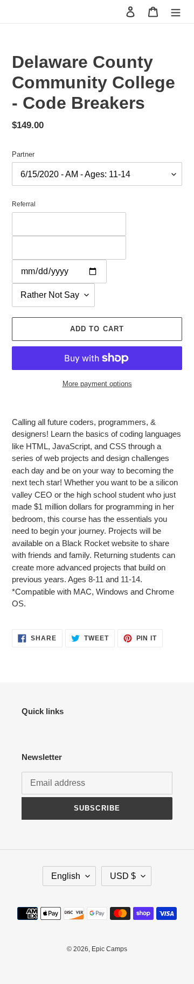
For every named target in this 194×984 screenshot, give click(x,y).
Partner (23, 154)
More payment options (97, 384)
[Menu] (175, 11)
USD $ (123, 876)
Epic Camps (109, 949)
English (65, 876)
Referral (24, 204)
